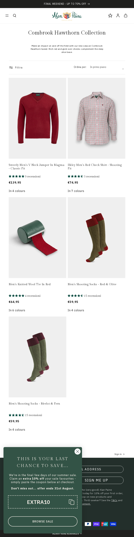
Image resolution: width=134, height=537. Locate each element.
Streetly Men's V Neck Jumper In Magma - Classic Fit (36, 166)
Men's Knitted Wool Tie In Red (30, 284)
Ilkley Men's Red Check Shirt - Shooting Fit (95, 166)
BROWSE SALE (42, 521)
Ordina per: (80, 67)
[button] (7, 15)
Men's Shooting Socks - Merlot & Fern (34, 403)
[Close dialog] (78, 451)
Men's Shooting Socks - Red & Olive (92, 284)
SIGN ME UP (96, 480)
